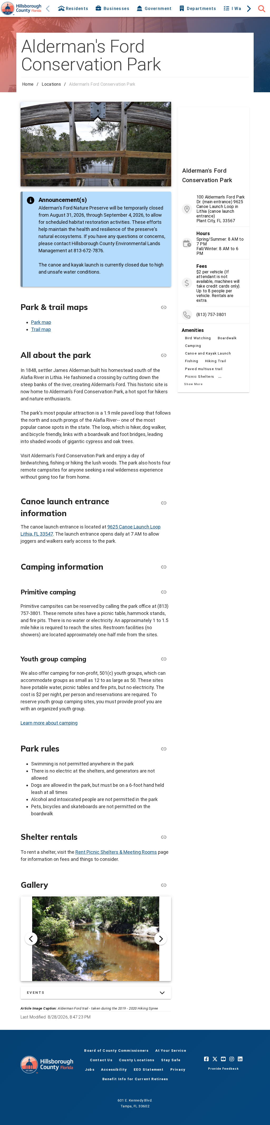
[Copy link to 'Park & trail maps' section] (163, 307)
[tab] (74, 8)
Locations (51, 84)
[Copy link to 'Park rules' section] (163, 748)
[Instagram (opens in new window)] (232, 1059)
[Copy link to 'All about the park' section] (163, 355)
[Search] (261, 8)
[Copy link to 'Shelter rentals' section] (163, 885)
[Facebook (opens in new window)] (206, 1059)
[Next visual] (160, 938)
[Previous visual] (31, 938)
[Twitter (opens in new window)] (215, 1059)
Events (36, 992)
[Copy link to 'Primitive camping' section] (163, 592)
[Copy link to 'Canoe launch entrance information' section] (163, 503)
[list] (213, 291)
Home (27, 84)
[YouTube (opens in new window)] (223, 1059)
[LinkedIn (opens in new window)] (240, 1059)
